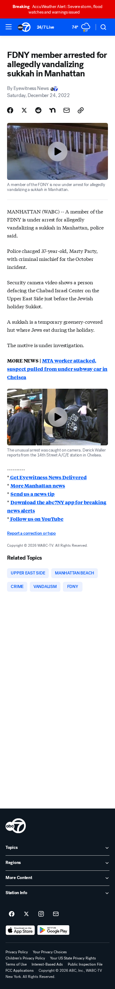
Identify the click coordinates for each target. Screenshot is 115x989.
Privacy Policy (17, 952)
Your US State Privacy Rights (73, 958)
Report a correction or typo (31, 533)
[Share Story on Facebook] (10, 110)
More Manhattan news (37, 485)
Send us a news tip (32, 493)
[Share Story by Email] (66, 110)
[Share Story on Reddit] (38, 110)
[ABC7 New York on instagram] (41, 914)
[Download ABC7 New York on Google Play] (53, 930)
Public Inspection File (85, 964)
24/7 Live (45, 27)
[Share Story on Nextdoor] (52, 110)
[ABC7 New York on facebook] (12, 914)
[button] (8, 27)
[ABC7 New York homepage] (24, 27)
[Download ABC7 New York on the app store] (20, 930)
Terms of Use (16, 964)
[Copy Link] (80, 110)
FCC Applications (20, 970)
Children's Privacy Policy (25, 958)
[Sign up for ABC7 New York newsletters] (56, 914)
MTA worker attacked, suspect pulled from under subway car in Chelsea (57, 369)
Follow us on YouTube (36, 518)
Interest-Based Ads (47, 964)
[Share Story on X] (24, 110)
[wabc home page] (16, 825)
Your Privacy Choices (50, 952)
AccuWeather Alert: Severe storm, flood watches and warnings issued (57, 9)
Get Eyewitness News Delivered (47, 477)
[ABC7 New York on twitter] (26, 914)
